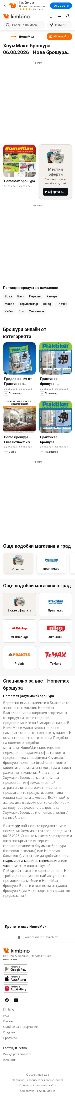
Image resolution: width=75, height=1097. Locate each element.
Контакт (9, 1021)
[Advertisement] (37, 102)
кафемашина (49, 860)
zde (17, 825)
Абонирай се (61, 36)
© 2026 (37, 1074)
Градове (9, 1032)
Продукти (10, 1038)
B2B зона (9, 1060)
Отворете (61, 5)
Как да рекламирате (17, 1054)
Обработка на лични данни (37, 1091)
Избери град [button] (62, 25)
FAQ (6, 1016)
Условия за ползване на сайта (37, 1085)
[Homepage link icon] (19, 937)
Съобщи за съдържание (20, 1027)
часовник (11, 865)
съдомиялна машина (20, 860)
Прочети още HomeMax (25, 926)
